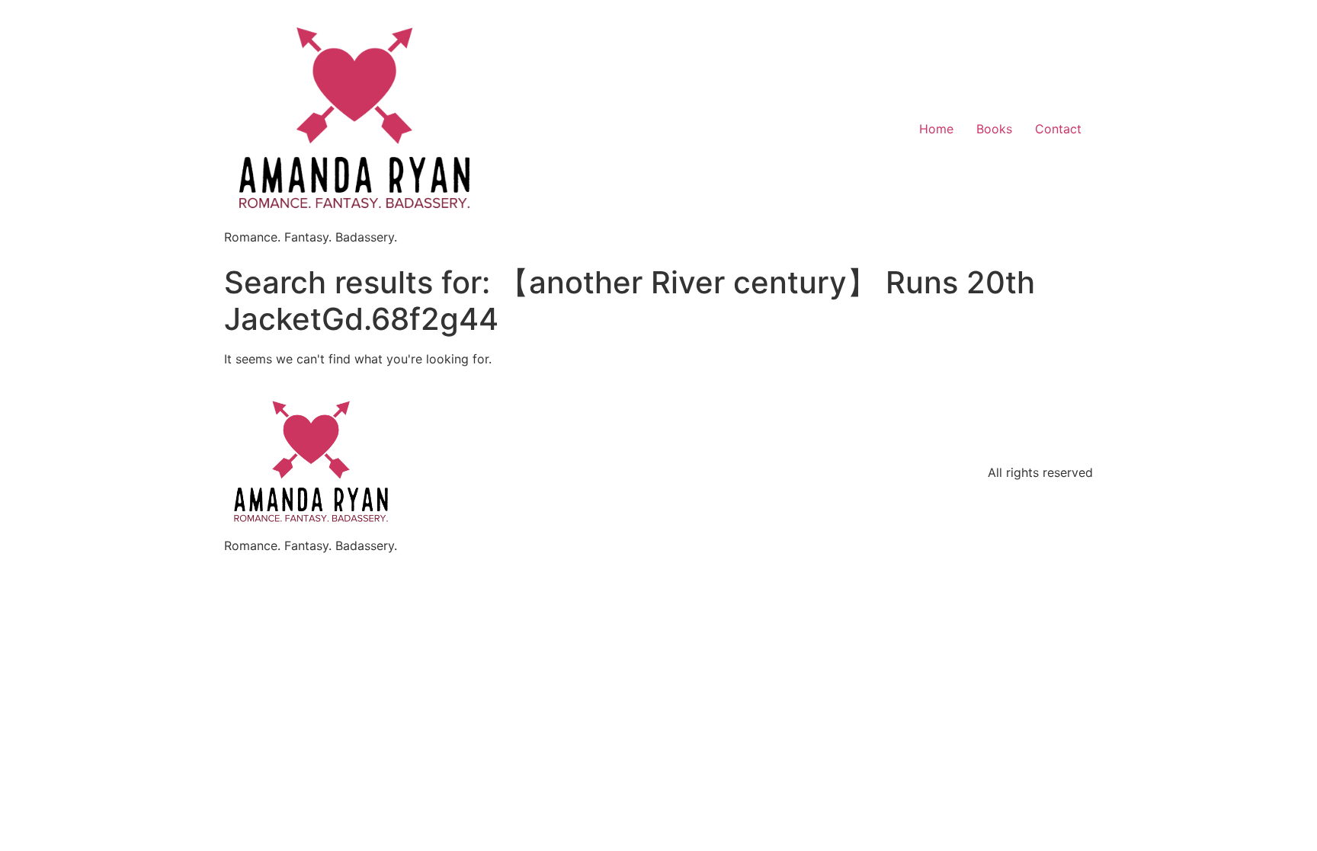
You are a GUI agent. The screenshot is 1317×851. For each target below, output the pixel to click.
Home (936, 128)
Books (994, 128)
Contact (1058, 128)
